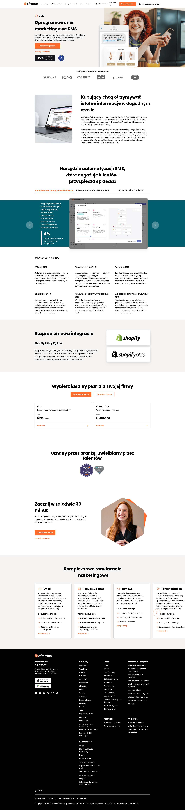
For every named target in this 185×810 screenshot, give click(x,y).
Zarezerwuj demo (127, 4)
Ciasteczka (82, 798)
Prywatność (40, 798)
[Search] (96, 4)
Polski (39, 790)
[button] (29, 225)
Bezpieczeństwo (66, 798)
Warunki (52, 798)
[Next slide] (156, 612)
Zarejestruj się (113, 4)
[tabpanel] (92, 255)
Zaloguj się (103, 4)
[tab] (54, 190)
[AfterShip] (31, 3)
